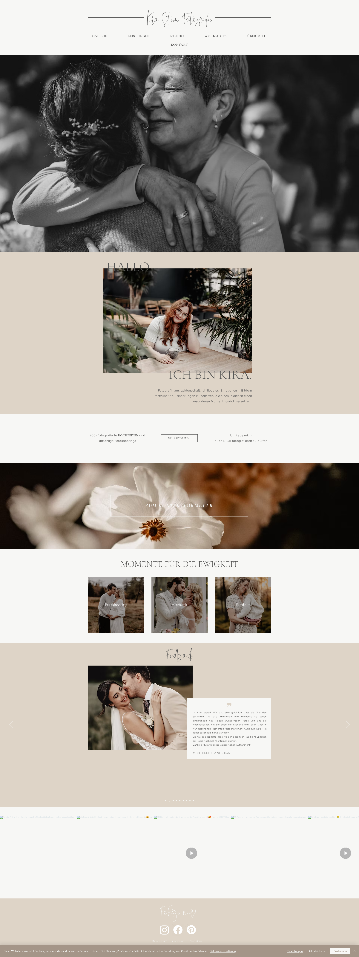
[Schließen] (354, 951)
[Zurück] (11, 725)
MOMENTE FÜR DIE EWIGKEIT (179, 564)
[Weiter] (348, 725)
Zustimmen (340, 951)
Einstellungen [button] (295, 951)
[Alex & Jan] (193, 800)
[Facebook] (178, 930)
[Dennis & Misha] (186, 800)
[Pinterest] (191, 930)
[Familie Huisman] (179, 800)
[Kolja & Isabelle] (176, 800)
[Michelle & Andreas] (169, 801)
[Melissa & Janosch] (190, 800)
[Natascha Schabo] (165, 800)
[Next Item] (351, 853)
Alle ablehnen (317, 951)
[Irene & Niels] (173, 800)
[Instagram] (164, 930)
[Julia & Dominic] (183, 800)
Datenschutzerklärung (223, 951)
